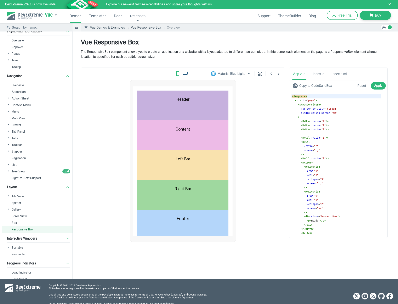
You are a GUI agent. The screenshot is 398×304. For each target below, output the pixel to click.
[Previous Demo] (271, 74)
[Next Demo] (278, 74)
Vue (49, 15)
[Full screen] (260, 74)
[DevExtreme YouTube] (365, 296)
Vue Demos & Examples (107, 27)
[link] (313, 86)
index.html (339, 74)
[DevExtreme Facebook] (389, 296)
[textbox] (39, 27)
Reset (361, 86)
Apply (378, 86)
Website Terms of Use (140, 294)
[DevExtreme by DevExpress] (24, 16)
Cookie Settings (197, 294)
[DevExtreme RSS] (373, 296)
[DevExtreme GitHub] (381, 296)
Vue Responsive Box (146, 27)
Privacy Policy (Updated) (168, 294)
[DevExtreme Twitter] (356, 296)
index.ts (318, 74)
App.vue (299, 74)
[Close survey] (389, 4)
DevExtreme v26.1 (18, 4)
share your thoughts (186, 4)
